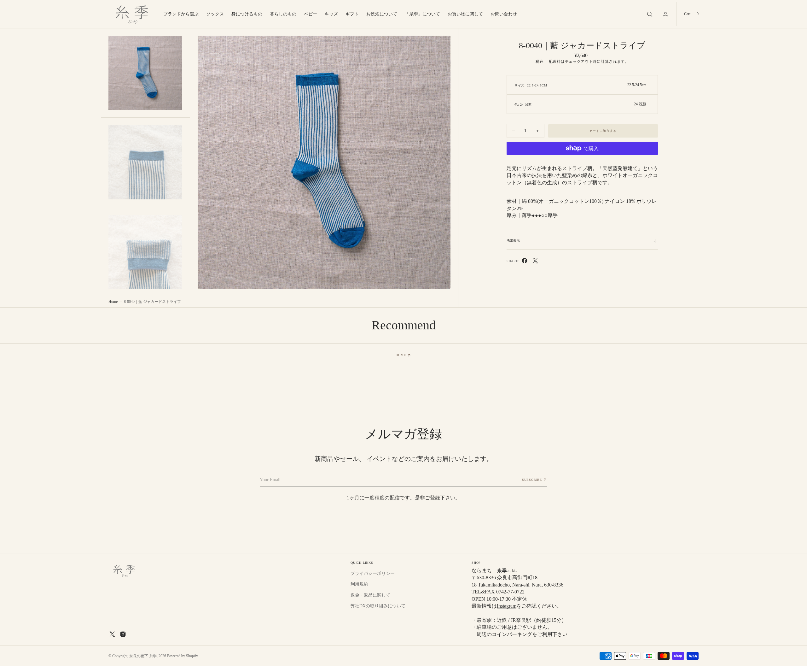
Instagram (506, 606)
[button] (666, 14)
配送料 (555, 61)
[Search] (649, 14)
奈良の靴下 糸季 (143, 656)
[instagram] (123, 634)
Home (113, 301)
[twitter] (535, 262)
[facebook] (524, 262)
